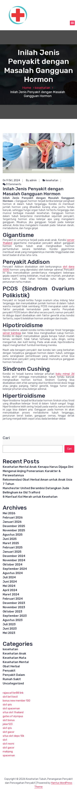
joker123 (8, 724)
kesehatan (42, 88)
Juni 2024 (10, 581)
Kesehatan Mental (16, 662)
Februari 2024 (13, 598)
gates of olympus (13, 716)
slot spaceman (11, 708)
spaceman (9, 755)
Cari (6, 438)
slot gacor (8, 732)
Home (26, 88)
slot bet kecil (10, 696)
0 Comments (13, 184)
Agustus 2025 (13, 534)
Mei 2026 (9, 513)
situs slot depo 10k (13, 735)
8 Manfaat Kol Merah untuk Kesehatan (30, 496)
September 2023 (15, 615)
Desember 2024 (14, 556)
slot (5, 739)
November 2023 (14, 607)
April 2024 (10, 590)
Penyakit (9, 670)
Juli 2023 (9, 624)
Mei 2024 (9, 586)
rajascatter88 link (13, 692)
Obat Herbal (11, 666)
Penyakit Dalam (14, 675)
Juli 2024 (9, 577)
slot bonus (9, 720)
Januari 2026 (12, 521)
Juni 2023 (10, 628)
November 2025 (14, 530)
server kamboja (12, 333)
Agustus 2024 (13, 573)
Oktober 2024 (12, 564)
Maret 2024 (11, 594)
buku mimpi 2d (65, 373)
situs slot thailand (13, 712)
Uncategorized (13, 683)
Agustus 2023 (13, 620)
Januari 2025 (12, 551)
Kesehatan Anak (14, 653)
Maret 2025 (11, 543)
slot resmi (8, 743)
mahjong (8, 751)
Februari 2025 (13, 547)
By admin (31, 180)
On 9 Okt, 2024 (11, 180)
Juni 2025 (10, 539)
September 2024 (15, 568)
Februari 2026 (13, 517)
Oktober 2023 (12, 611)
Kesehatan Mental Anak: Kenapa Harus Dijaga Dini (38, 466)
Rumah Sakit (12, 679)
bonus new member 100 (16, 700)
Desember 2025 (14, 526)
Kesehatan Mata (14, 657)
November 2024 (14, 560)
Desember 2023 (14, 603)
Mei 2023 (9, 633)
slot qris (7, 704)
